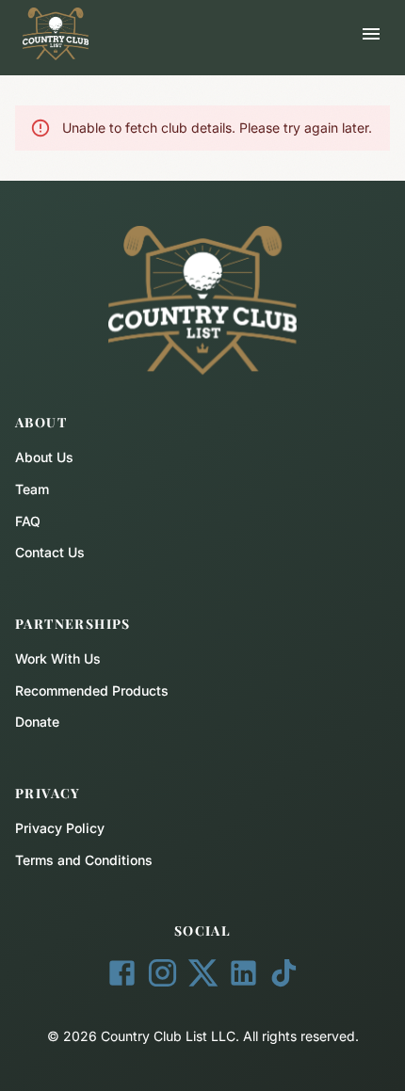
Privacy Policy (60, 828)
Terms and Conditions (84, 860)
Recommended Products (92, 690)
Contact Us (50, 552)
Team (32, 489)
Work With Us (58, 658)
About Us (44, 457)
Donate (37, 722)
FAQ (27, 521)
